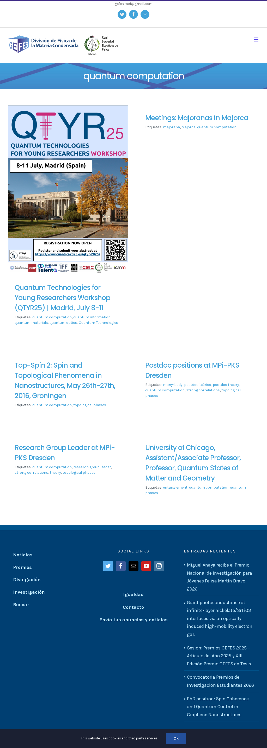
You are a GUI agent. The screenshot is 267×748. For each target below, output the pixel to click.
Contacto (133, 607)
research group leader (92, 467)
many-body (173, 384)
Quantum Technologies (98, 322)
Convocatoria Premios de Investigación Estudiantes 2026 (220, 681)
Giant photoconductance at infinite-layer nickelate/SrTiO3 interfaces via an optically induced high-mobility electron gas (219, 618)
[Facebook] (121, 566)
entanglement (175, 487)
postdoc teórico (197, 384)
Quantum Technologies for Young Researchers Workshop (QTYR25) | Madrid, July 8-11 (62, 298)
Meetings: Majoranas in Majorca (196, 118)
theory (55, 472)
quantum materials (31, 322)
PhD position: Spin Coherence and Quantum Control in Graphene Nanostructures (218, 706)
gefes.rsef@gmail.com (134, 4)
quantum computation (52, 317)
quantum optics (63, 322)
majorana (171, 127)
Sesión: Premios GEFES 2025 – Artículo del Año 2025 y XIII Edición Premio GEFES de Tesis (219, 656)
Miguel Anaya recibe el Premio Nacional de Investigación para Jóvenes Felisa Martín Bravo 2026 (219, 577)
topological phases (89, 405)
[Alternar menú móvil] (256, 39)
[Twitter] (108, 566)
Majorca (188, 127)
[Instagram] (159, 566)
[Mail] (133, 566)
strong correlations (203, 390)
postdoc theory (226, 384)
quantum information (92, 317)
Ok (176, 738)
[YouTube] (146, 566)
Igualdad (133, 594)
